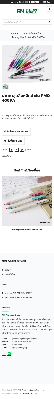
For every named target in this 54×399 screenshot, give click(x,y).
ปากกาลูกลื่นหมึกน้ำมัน (32, 33)
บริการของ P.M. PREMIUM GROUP (18, 293)
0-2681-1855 (17, 344)
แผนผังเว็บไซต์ (10, 274)
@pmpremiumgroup (19, 347)
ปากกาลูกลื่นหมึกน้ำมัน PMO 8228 (27, 229)
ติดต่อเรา (8, 270)
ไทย (48, 2)
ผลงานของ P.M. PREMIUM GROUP (18, 297)
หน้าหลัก (15, 33)
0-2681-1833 (23, 2)
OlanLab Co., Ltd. (29, 393)
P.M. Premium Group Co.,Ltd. (30, 390)
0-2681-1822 (34, 2)
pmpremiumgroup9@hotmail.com (24, 338)
